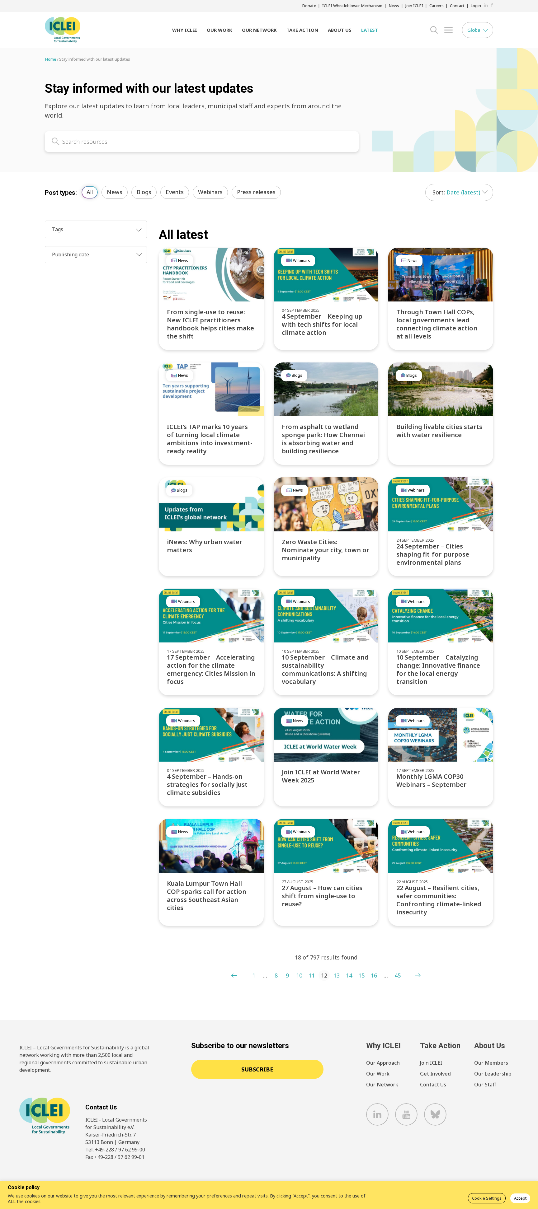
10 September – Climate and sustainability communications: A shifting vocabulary (325, 669)
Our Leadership (493, 1073)
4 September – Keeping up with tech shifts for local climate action (322, 324)
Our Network (259, 30)
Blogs (144, 192)
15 (361, 975)
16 (374, 975)
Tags (57, 229)
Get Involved (435, 1073)
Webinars (210, 192)
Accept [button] (520, 1198)
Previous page (234, 975)
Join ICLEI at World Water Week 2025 (321, 776)
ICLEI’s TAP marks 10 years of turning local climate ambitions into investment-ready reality (209, 438)
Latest (369, 30)
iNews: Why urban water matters (204, 546)
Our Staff (485, 1084)
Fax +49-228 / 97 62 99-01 (114, 1157)
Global (475, 30)
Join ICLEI (414, 5)
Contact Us (433, 1084)
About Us (340, 30)
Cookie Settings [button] (487, 1198)
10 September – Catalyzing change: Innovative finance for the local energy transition (438, 669)
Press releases (256, 192)
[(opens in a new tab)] (326, 389)
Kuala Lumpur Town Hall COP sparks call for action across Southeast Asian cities (206, 895)
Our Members (491, 1062)
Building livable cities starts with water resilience (439, 430)
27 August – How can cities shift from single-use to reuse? (322, 896)
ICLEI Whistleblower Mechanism (352, 5)
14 (349, 975)
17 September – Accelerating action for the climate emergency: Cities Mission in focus (211, 669)
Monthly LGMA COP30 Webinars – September (431, 780)
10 (299, 975)
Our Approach (383, 1062)
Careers (436, 5)
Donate (309, 5)
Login (476, 5)
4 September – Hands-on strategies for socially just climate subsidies (207, 784)
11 (312, 975)
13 (336, 975)
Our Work (219, 30)
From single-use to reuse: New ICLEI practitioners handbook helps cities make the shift (210, 324)
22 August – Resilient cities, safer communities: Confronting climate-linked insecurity (438, 900)
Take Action (302, 30)
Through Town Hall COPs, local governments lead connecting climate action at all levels (436, 324)
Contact (457, 5)
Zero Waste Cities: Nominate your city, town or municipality (325, 550)
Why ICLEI (184, 30)
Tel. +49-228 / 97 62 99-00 (115, 1149)
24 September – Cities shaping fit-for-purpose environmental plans (432, 554)
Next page (418, 975)
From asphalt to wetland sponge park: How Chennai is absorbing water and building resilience (323, 438)
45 (397, 975)
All (90, 192)
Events (175, 192)
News (394, 5)
